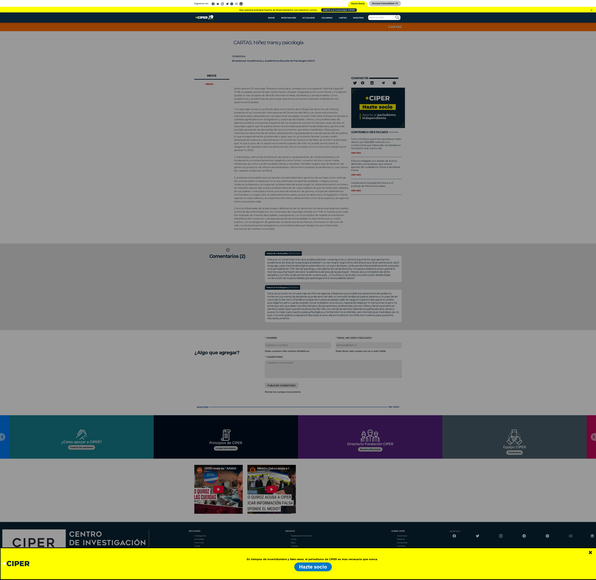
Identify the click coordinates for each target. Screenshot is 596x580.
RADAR (271, 18)
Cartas (343, 18)
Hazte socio (313, 567)
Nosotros (358, 18)
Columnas (326, 18)
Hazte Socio (358, 3)
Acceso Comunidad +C (385, 3)
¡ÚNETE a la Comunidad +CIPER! (339, 10)
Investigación (288, 18)
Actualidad (308, 18)
